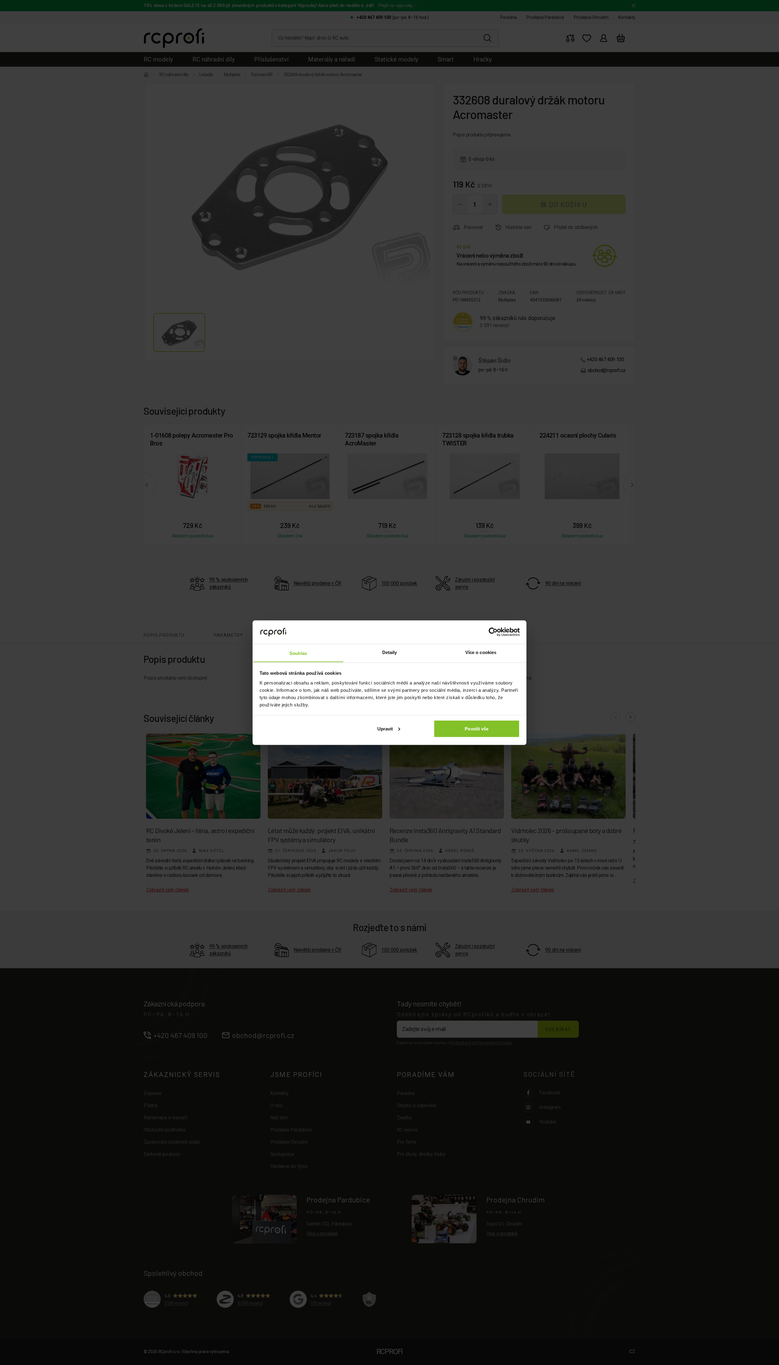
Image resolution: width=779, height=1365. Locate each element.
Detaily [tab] (389, 652)
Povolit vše (476, 728)
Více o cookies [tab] (480, 652)
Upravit (385, 728)
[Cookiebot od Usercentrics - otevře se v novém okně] (493, 631)
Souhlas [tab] (298, 653)
